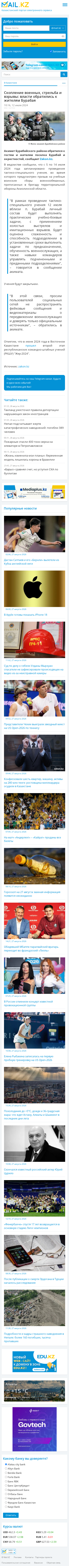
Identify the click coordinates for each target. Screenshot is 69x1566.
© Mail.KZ (6, 1557)
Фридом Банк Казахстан (22, 1502)
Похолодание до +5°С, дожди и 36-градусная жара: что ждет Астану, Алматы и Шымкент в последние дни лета (32, 1112)
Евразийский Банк (18, 1489)
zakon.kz (23, 366)
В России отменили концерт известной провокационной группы (28, 1001)
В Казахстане (10, 82)
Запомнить (59, 51)
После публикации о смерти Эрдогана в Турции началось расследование (34, 1278)
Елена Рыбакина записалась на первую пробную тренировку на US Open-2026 (28, 1055)
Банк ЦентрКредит (19, 1485)
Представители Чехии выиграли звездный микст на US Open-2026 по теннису (34, 723)
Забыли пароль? (12, 51)
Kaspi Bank (14, 1506)
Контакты (29, 1557)
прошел (27, 345)
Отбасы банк (15, 1494)
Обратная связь (53, 1562)
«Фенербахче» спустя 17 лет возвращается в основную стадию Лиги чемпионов (32, 1223)
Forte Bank (14, 1477)
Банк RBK (13, 1481)
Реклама (17, 1557)
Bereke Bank (15, 1472)
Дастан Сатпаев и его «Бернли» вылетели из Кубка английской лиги (31, 559)
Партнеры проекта (43, 1557)
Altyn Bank (14, 1468)
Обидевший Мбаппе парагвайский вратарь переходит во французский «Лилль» (31, 946)
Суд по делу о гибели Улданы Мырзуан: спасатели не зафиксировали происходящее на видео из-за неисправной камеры (33, 667)
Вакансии (38, 1562)
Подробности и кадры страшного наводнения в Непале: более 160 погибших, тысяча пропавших (34, 1335)
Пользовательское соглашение (16, 1562)
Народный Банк (17, 1498)
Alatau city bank (16, 1464)
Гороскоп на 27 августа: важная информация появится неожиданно (32, 891)
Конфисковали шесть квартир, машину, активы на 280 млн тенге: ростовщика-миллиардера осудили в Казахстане (33, 780)
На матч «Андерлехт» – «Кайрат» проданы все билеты (32, 836)
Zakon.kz (46, 159)
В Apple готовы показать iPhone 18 (25, 612)
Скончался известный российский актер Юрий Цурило (33, 1169)
